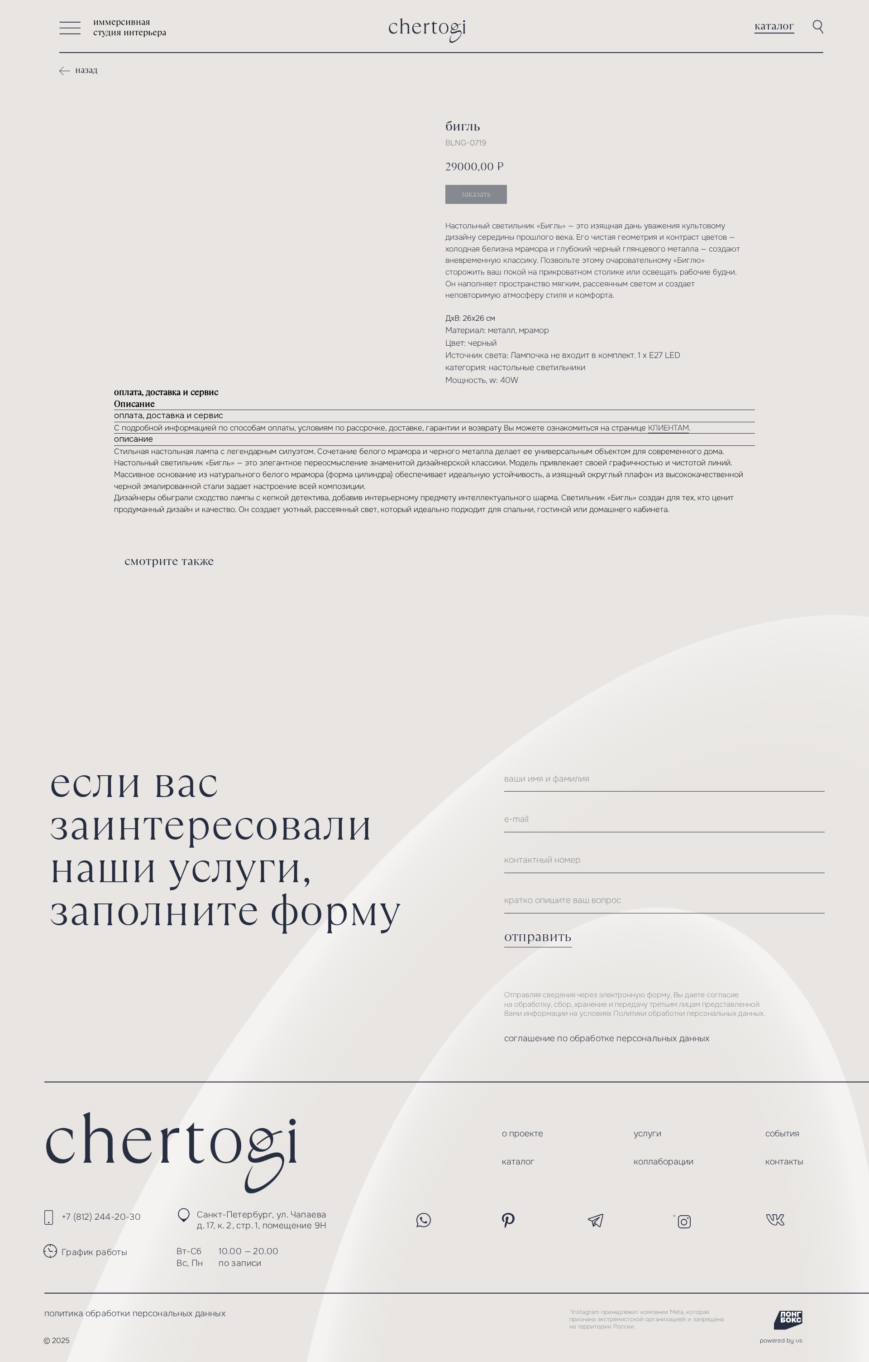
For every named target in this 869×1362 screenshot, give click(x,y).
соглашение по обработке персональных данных (607, 1038)
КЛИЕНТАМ (668, 428)
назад (86, 70)
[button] (70, 28)
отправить (538, 936)
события (782, 1133)
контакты (784, 1161)
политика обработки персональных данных (134, 1313)
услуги (647, 1133)
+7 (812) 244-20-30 (101, 1216)
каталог (774, 25)
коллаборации (663, 1161)
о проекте (522, 1133)
